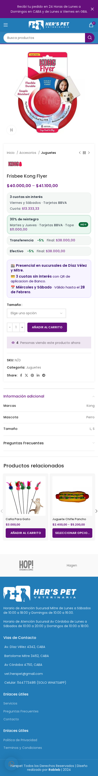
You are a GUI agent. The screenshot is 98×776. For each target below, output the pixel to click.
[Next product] (89, 153)
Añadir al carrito (47, 327)
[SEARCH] (90, 38)
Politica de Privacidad (20, 740)
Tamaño (14, 304)
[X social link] (26, 375)
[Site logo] (49, 24)
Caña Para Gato (18, 519)
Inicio (11, 153)
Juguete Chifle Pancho (69, 519)
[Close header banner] (92, 9)
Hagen (72, 565)
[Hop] (26, 565)
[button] (11, 764)
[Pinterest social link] (32, 375)
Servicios (10, 703)
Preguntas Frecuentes (21, 711)
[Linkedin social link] (38, 375)
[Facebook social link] (21, 375)
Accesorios (28, 153)
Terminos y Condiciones (22, 747)
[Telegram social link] (44, 375)
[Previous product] (79, 153)
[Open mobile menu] (5, 24)
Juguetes (48, 153)
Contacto (11, 719)
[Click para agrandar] (11, 130)
